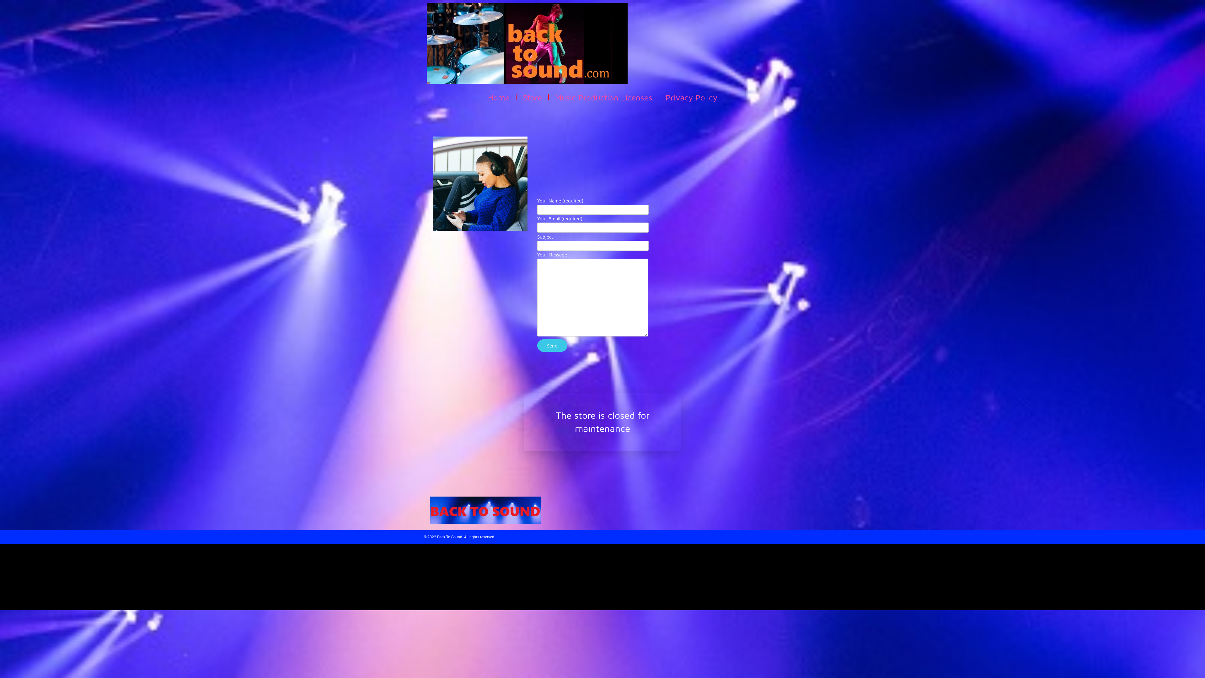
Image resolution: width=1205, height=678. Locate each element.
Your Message (552, 254)
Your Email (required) (559, 218)
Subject (545, 236)
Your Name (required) (560, 200)
